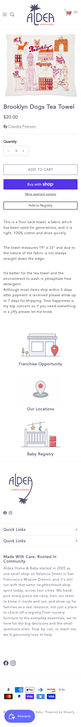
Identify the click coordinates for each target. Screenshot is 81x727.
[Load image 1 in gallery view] (40, 65)
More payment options (40, 194)
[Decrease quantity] (7, 151)
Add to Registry (40, 205)
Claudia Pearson (22, 126)
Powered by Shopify (60, 712)
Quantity (10, 141)
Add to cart (40, 170)
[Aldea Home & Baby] (40, 14)
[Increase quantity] (24, 151)
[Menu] (5, 14)
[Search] (14, 14)
